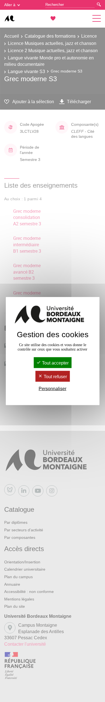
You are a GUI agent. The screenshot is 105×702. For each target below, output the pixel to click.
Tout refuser (55, 376)
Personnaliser (52, 388)
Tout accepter (55, 362)
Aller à (9, 5)
